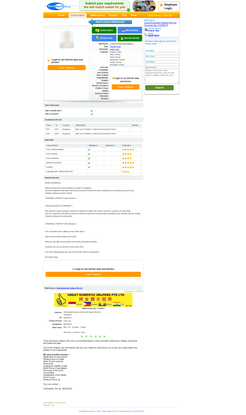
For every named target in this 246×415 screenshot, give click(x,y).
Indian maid (114, 49)
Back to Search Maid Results (110, 21)
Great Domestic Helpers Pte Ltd (69, 288)
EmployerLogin (170, 6)
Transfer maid (115, 47)
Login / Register (66, 67)
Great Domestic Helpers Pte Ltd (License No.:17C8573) (160, 24)
